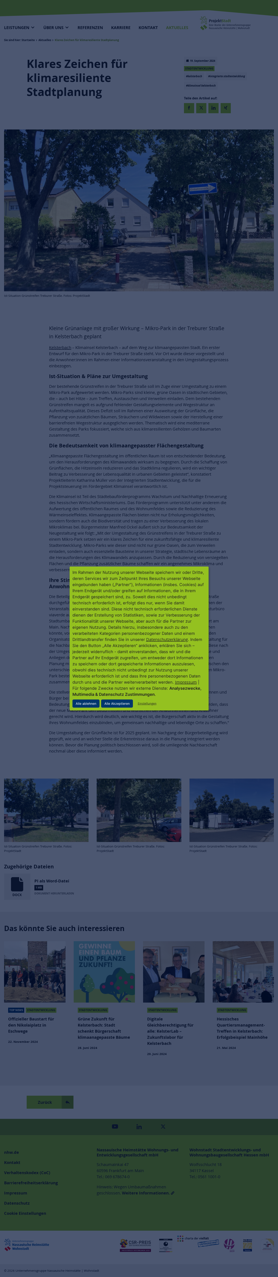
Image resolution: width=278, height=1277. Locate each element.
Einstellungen (147, 703)
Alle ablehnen (86, 704)
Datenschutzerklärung (167, 639)
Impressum (186, 682)
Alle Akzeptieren (117, 704)
